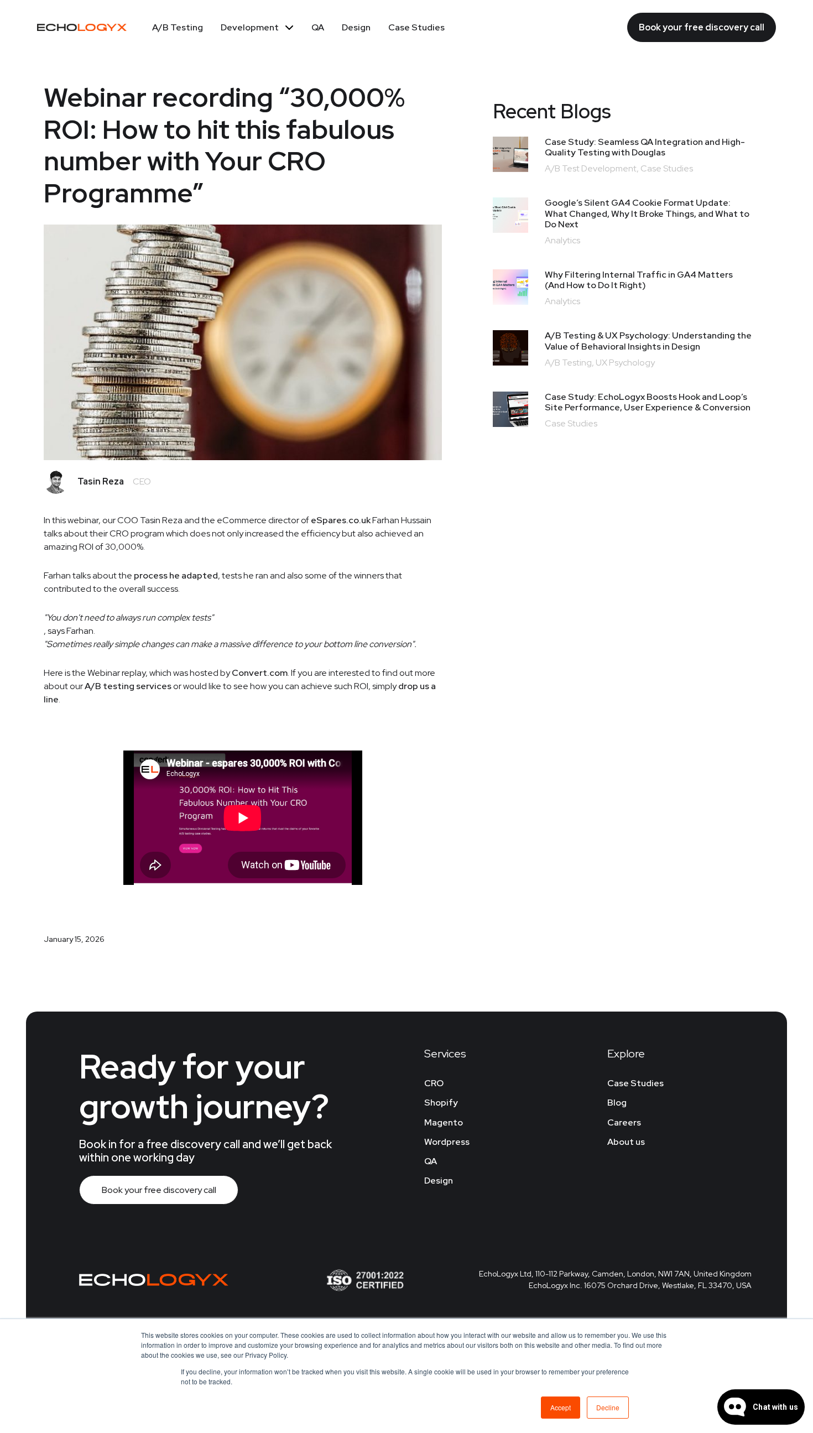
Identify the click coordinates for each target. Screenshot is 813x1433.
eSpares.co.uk (341, 520)
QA (317, 27)
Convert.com (260, 673)
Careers (624, 1122)
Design (356, 27)
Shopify (441, 1102)
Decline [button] (607, 1407)
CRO (434, 1083)
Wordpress (447, 1142)
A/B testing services (128, 686)
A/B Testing (177, 27)
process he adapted (176, 575)
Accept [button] (560, 1407)
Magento (443, 1122)
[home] (82, 27)
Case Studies (416, 27)
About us (626, 1142)
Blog (617, 1102)
